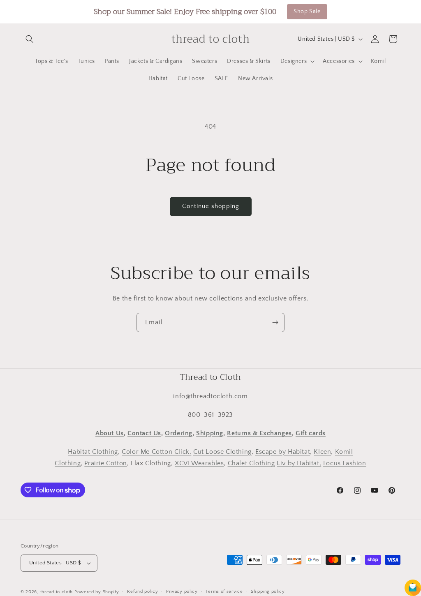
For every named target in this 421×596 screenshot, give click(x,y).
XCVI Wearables (199, 463)
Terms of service (224, 591)
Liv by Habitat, (299, 463)
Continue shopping (210, 206)
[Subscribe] (275, 322)
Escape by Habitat (282, 451)
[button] (30, 39)
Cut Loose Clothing (222, 451)
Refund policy (142, 591)
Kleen (322, 451)
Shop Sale (307, 11)
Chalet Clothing (251, 463)
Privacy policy (182, 591)
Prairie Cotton (105, 463)
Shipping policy (268, 591)
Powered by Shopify (96, 591)
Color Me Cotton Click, (156, 451)
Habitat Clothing (93, 451)
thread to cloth (56, 591)
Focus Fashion (344, 463)
